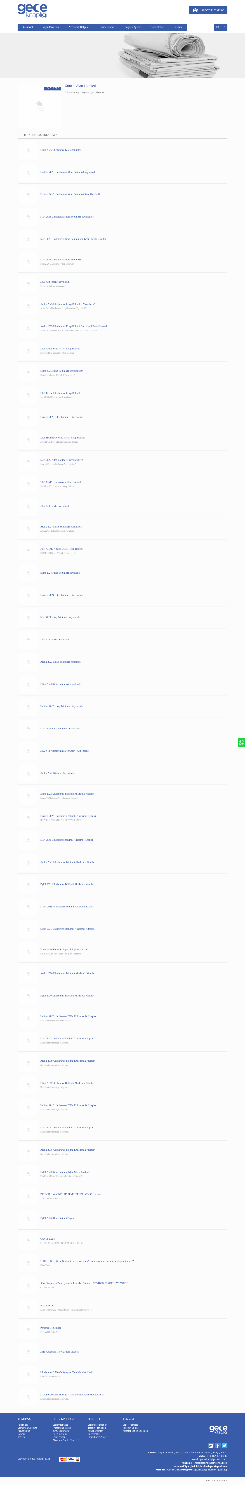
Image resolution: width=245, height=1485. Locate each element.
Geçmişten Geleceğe (27, 1428)
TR (217, 27)
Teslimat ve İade (131, 1428)
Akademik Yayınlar (212, 10)
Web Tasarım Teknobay (216, 1481)
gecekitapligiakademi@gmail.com (210, 1463)
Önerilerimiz (94, 1434)
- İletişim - (177, 27)
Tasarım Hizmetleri (97, 1428)
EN (224, 27)
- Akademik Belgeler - (79, 27)
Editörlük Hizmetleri (97, 1425)
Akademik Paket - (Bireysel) (66, 1440)
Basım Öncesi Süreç (97, 1437)
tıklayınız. (100, 92)
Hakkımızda (23, 1425)
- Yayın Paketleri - (50, 27)
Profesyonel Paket (62, 1428)
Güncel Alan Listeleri (80, 86)
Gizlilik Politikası (130, 1425)
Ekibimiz (21, 1434)
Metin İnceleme (60, 1434)
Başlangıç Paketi (60, 1425)
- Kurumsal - (27, 27)
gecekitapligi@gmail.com (212, 1459)
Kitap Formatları (95, 1431)
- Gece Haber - (157, 27)
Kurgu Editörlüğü (61, 1431)
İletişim (21, 1437)
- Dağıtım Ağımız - (132, 27)
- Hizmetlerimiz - (107, 27)
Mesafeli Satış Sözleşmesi (135, 1431)
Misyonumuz (24, 1431)
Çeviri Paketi (59, 1437)
